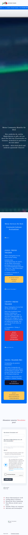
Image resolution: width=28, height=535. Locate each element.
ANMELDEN (8, 479)
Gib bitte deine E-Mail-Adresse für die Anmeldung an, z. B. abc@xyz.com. (14, 447)
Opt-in (5, 450)
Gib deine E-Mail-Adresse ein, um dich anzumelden (13, 440)
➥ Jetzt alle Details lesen (14, 279)
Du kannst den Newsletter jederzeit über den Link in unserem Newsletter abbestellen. (14, 457)
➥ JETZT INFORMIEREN (14, 382)
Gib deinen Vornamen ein (11, 432)
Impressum (5, 533)
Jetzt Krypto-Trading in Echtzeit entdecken (14, 336)
